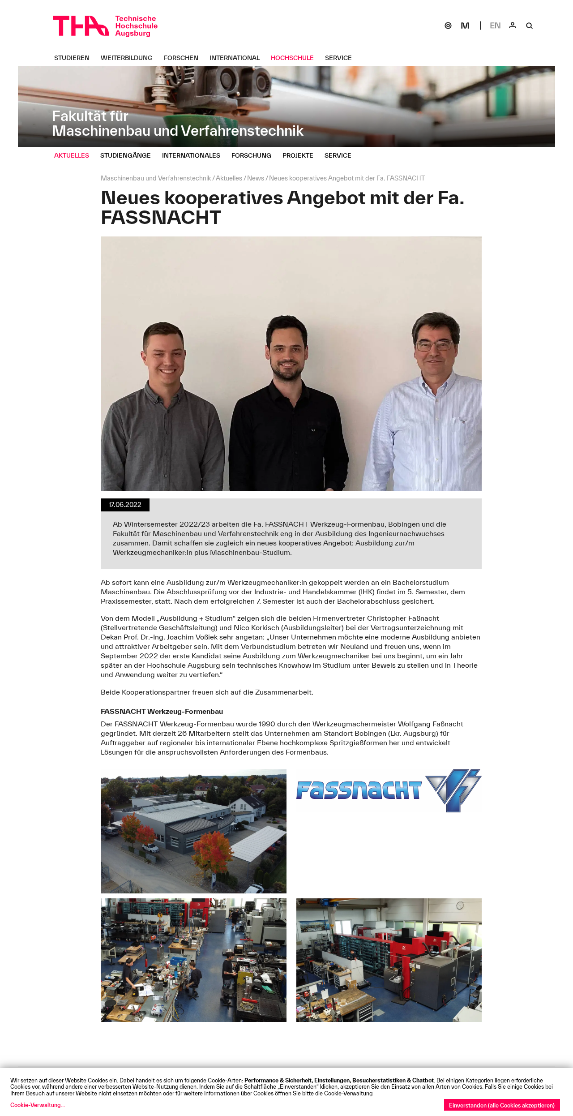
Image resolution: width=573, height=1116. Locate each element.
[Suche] (529, 25)
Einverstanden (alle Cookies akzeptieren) (502, 1105)
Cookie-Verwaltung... (37, 1105)
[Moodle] (465, 25)
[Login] (512, 25)
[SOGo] (448, 25)
